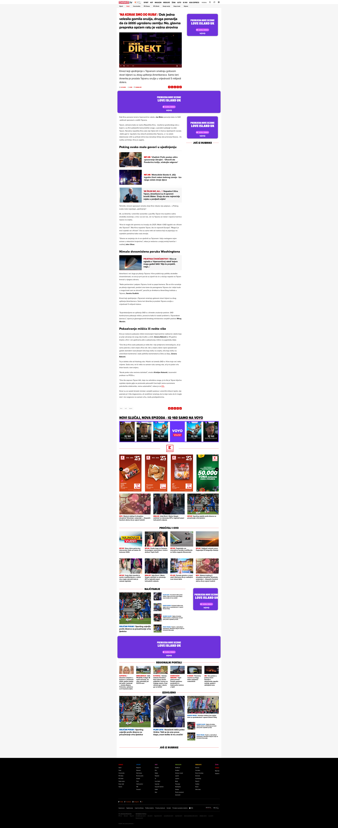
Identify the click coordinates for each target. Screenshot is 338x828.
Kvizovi (196, 786)
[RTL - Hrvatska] (209, 808)
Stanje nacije (166, 6)
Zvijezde (157, 767)
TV (155, 778)
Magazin (158, 2)
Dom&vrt (177, 770)
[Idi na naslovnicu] (138, 4)
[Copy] (180, 87)
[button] (121, 423)
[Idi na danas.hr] (125, 2)
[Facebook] (169, 87)
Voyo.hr (132, 816)
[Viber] (177, 87)
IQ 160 (185, 2)
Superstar (157, 784)
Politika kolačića (149, 808)
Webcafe (166, 2)
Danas (121, 764)
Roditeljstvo (178, 786)
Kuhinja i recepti (179, 773)
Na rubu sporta (139, 776)
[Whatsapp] (175, 87)
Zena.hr (126, 816)
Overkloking (198, 778)
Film (156, 770)
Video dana (198, 789)
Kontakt (169, 808)
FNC (137, 786)
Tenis (137, 781)
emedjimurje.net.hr (141, 816)
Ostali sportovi (139, 784)
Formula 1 (138, 789)
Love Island (157, 781)
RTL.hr (120, 816)
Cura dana (197, 770)
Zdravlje (177, 789)
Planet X (197, 781)
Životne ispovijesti (179, 792)
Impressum (122, 808)
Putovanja (177, 784)
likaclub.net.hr (139, 818)
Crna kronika (136, 6)
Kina (121, 408)
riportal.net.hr (178, 816)
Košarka (138, 778)
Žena (174, 2)
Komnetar (197, 776)
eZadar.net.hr (203, 816)
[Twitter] (172, 87)
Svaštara (197, 784)
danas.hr (138, 87)
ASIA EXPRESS (194, 2)
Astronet (197, 767)
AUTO (179, 2)
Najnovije (217, 771)
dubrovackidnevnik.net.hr (191, 816)
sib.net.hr (150, 816)
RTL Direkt (156, 6)
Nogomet (138, 767)
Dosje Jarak (177, 6)
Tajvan (130, 408)
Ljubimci (177, 778)
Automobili (177, 795)
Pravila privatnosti (160, 808)
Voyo (156, 792)
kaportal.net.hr (158, 816)
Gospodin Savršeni (159, 786)
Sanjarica (217, 773)
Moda (176, 781)
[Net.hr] (216, 808)
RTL (162, 386)
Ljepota (177, 776)
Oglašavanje (129, 808)
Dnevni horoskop (199, 773)
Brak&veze (177, 767)
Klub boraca (139, 773)
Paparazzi (157, 776)
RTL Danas (147, 6)
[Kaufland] (169, 448)
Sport (146, 2)
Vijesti (121, 6)
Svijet (128, 6)
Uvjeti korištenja (139, 808)
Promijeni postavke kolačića (180, 808)
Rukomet (138, 770)
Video (217, 768)
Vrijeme (186, 6)
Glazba (156, 773)
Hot (151, 2)
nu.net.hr (210, 816)
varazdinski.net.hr (168, 816)
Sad (126, 408)
